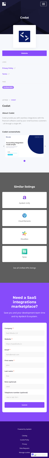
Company (8, 328)
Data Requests (24, 448)
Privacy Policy (7, 68)
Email (7, 350)
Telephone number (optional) (16, 392)
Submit (24, 405)
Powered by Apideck (24, 429)
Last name (9, 371)
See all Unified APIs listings (24, 268)
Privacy (24, 444)
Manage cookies (24, 452)
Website (24, 53)
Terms (4, 74)
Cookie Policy (24, 440)
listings (5, 100)
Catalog (24, 436)
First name (9, 360)
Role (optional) (10, 382)
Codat (13, 100)
